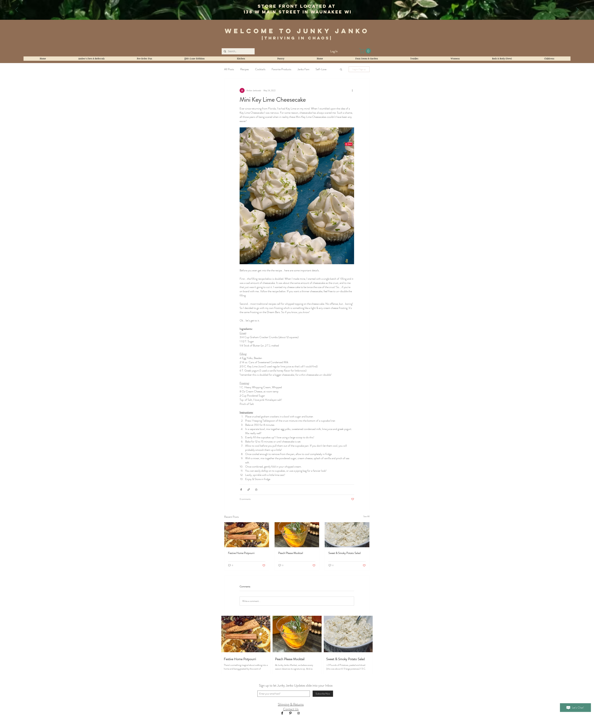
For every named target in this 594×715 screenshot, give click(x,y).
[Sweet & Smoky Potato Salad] (347, 534)
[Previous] (16, 10)
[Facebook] (282, 713)
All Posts (229, 69)
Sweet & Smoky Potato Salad (344, 553)
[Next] (577, 10)
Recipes (244, 69)
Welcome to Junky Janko (297, 31)
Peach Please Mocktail (290, 553)
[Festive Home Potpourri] (246, 534)
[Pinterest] (290, 713)
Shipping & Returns (291, 704)
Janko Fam (303, 69)
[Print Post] (256, 489)
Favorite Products (281, 69)
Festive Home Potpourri (241, 553)
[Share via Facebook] (241, 489)
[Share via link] (248, 489)
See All (366, 516)
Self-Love (321, 69)
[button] (365, 50)
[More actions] (352, 90)
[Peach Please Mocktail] (297, 534)
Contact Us (291, 709)
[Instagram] (298, 713)
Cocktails (260, 69)
